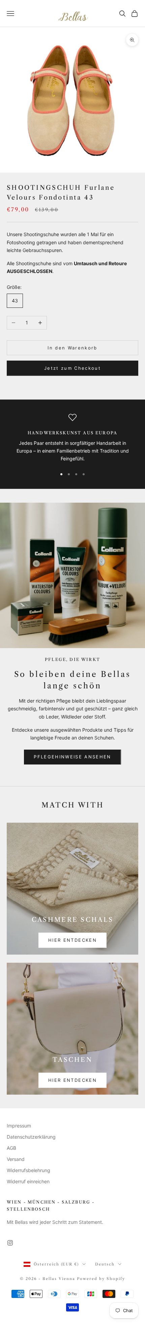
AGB (11, 1148)
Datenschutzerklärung (31, 1137)
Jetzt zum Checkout (72, 368)
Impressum (19, 1125)
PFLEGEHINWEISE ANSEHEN (72, 756)
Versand (16, 1159)
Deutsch (105, 1264)
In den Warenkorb (72, 347)
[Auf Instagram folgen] (10, 1242)
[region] (72, 438)
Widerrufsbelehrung (28, 1170)
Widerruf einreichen (28, 1181)
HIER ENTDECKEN (72, 940)
